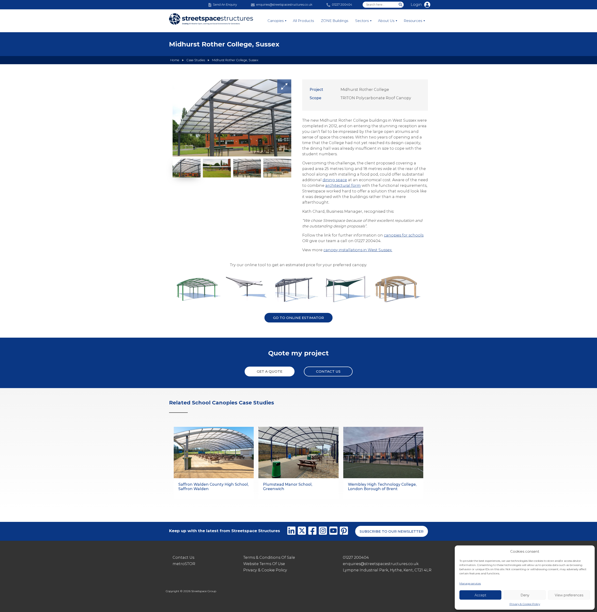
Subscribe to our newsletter (391, 531)
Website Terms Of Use (264, 564)
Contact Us (183, 557)
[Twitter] (302, 531)
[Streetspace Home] (211, 20)
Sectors (362, 20)
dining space (335, 180)
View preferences (569, 595)
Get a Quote (269, 371)
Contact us (328, 371)
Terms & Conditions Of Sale (269, 557)
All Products (303, 20)
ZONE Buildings (334, 20)
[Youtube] (333, 531)
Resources (413, 20)
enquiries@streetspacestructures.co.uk (381, 564)
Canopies (275, 20)
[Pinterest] (344, 531)
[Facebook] (312, 531)
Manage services (470, 583)
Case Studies (195, 60)
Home (174, 60)
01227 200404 (356, 557)
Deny (525, 595)
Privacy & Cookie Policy (525, 604)
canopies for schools (403, 235)
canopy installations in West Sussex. (357, 250)
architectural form (343, 185)
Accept (480, 595)
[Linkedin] (291, 531)
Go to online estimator (298, 317)
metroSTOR (184, 564)
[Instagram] (323, 531)
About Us (386, 20)
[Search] (401, 5)
